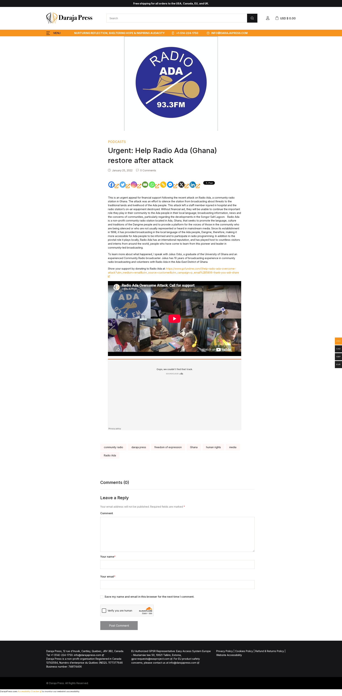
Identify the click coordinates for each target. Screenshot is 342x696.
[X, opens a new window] (183, 185)
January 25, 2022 (122, 170)
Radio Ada (110, 455)
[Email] (145, 184)
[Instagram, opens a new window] (136, 185)
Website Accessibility (229, 655)
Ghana (194, 447)
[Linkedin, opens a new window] (195, 185)
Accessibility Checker (28, 691)
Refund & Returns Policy (269, 651)
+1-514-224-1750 (187, 33)
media (232, 447)
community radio (113, 447)
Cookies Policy (244, 651)
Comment (106, 513)
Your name (108, 556)
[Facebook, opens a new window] (113, 185)
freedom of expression (168, 447)
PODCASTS (117, 142)
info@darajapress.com (229, 33)
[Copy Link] (163, 184)
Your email (107, 576)
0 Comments (148, 170)
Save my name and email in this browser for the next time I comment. (149, 596)
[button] (267, 18)
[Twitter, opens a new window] (125, 185)
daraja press (138, 447)
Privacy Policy (224, 651)
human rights (213, 447)
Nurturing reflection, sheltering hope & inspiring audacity (119, 33)
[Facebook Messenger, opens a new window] (172, 185)
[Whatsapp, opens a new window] (154, 185)
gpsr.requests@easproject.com (150, 658)
